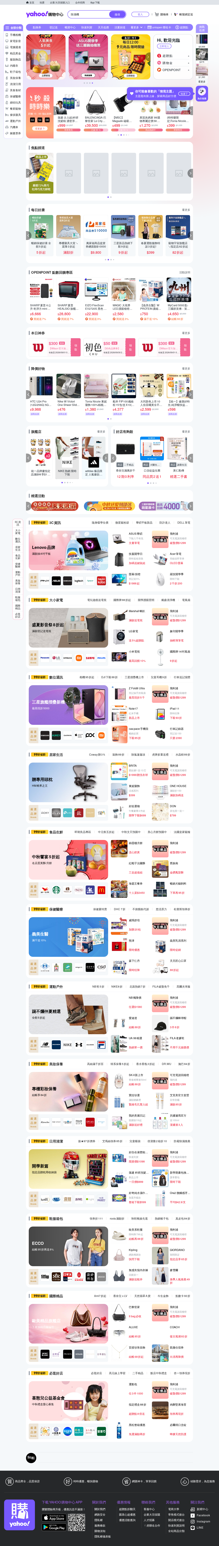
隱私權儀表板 (102, 1536)
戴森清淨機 (168, 600)
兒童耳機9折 (159, 677)
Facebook (203, 1515)
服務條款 (99, 1525)
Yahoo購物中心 (44, 14)
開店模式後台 (176, 1520)
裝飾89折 (118, 754)
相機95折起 (87, 677)
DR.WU (166, 1064)
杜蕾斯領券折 (182, 909)
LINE (200, 1527)
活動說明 (184, 272)
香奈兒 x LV (120, 1296)
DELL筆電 (183, 522)
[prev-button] (28, 506)
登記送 (53, 27)
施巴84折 (184, 1064)
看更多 (201, 81)
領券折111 (96, 1218)
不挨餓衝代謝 (140, 909)
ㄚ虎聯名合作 (152, 1525)
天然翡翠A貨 (142, 1296)
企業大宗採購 (152, 1514)
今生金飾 (163, 1296)
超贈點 (184, 27)
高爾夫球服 (183, 986)
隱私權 (98, 1520)
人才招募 (149, 1520)
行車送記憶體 (182, 677)
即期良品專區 (83, 832)
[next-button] (190, 506)
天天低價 (103, 27)
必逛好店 (96, 1373)
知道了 (184, 93)
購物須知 (99, 1531)
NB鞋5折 (98, 986)
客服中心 (149, 1509)
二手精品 (137, 1373)
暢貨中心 (70, 27)
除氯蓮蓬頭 (138, 754)
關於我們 (99, 1509)
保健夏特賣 (100, 909)
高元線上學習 (117, 1373)
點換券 (37, 27)
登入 (140, 14)
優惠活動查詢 (127, 1520)
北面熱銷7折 (137, 986)
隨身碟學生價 (100, 522)
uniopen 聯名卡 (161, 27)
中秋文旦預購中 (131, 832)
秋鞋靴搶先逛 (139, 1218)
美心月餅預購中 (157, 832)
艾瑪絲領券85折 (112, 1141)
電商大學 (173, 1509)
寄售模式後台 (176, 1514)
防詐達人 (164, 522)
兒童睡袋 (135, 1141)
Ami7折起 (100, 1296)
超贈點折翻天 (127, 1509)
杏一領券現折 (182, 1373)
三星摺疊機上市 (134, 677)
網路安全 (99, 1514)
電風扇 (186, 600)
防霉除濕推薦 (182, 1141)
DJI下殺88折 (109, 677)
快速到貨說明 (176, 1525)
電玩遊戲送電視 (96, 600)
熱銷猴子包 (162, 1218)
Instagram (203, 1521)
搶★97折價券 (86, 1141)
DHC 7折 (119, 909)
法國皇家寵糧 (182, 832)
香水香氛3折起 (145, 1064)
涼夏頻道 (119, 27)
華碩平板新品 (144, 522)
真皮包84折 (183, 1218)
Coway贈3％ (97, 754)
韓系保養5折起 (120, 1064)
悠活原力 (161, 909)
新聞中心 (202, 1509)
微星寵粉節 (122, 522)
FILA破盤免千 (161, 986)
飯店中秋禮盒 (158, 1373)
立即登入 (164, 46)
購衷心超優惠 (127, 1514)
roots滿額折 (117, 1218)
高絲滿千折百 (95, 1064)
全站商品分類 (176, 1531)
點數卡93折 (183, 1296)
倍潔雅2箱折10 (157, 1141)
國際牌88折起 (122, 600)
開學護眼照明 (146, 600)
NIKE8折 (117, 986)
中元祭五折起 (106, 832)
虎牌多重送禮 (160, 754)
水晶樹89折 (183, 754)
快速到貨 (86, 27)
